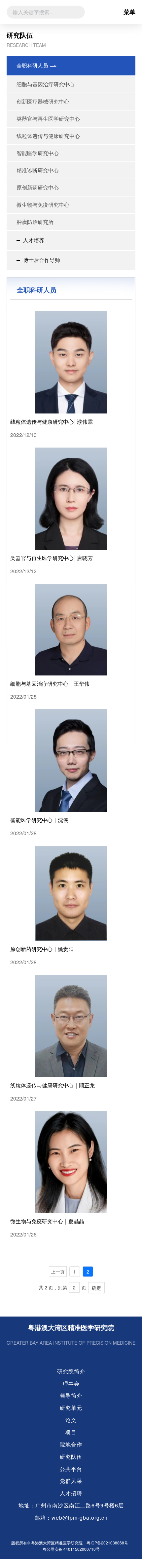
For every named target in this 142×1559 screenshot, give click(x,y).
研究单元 (71, 1407)
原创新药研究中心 (38, 187)
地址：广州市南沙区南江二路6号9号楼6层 (71, 1505)
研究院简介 (71, 1371)
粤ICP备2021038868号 (107, 1542)
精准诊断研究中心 (38, 170)
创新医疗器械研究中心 (43, 101)
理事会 (71, 1383)
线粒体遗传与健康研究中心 (48, 136)
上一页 (58, 1271)
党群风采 (71, 1481)
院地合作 (71, 1444)
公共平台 (71, 1469)
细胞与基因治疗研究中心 (46, 84)
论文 (71, 1420)
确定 (96, 1287)
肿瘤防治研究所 (35, 222)
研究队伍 (71, 1456)
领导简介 (71, 1395)
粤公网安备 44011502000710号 (71, 1549)
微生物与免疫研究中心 (43, 204)
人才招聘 (71, 1493)
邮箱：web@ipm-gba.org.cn (71, 1517)
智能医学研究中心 (38, 153)
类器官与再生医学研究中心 (48, 118)
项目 (71, 1432)
